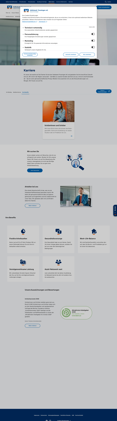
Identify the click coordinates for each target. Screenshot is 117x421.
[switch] (93, 34)
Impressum (42, 21)
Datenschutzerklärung (29, 21)
